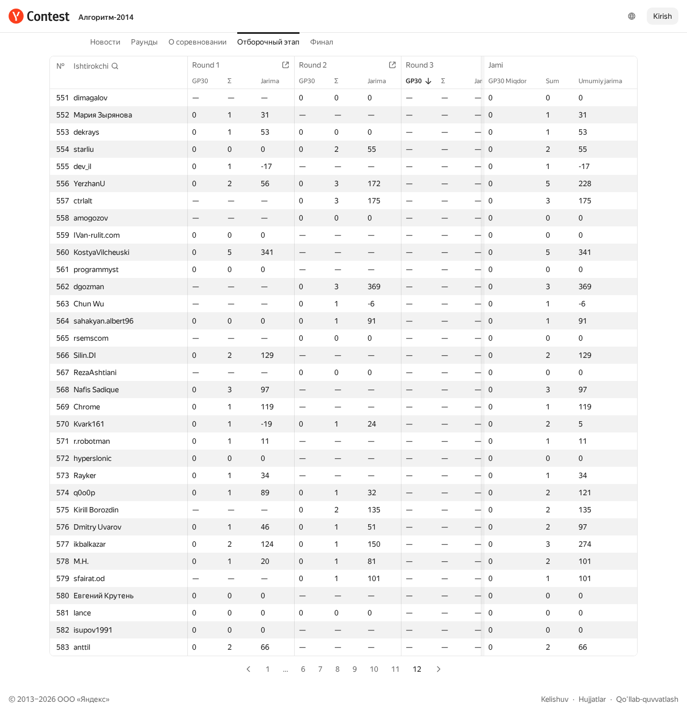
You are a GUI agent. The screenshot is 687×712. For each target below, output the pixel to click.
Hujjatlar (592, 699)
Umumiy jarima (600, 81)
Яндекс (93, 699)
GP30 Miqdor (507, 81)
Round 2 (313, 65)
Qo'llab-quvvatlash (647, 699)
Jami (495, 65)
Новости (105, 42)
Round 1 (206, 65)
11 (395, 669)
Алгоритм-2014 (106, 17)
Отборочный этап (268, 42)
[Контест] (39, 16)
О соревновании (197, 42)
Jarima (270, 81)
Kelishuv (554, 699)
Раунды (144, 42)
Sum (552, 81)
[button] (96, 66)
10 (374, 669)
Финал (321, 42)
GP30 (200, 81)
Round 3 (420, 65)
